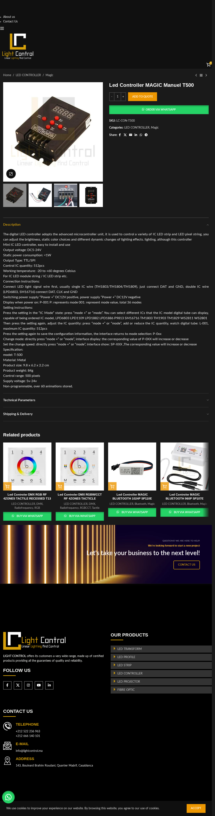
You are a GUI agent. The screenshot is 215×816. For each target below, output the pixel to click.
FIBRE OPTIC (126, 689)
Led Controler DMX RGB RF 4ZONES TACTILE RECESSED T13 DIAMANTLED (27, 498)
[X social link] (125, 135)
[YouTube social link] (39, 685)
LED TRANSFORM (129, 649)
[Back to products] (201, 75)
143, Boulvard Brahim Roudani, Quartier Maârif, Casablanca (54, 765)
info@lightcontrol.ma (29, 751)
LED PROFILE (126, 657)
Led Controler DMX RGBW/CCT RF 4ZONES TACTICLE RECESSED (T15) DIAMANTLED (80, 498)
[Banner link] (107, 554)
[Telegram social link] (146, 135)
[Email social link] (130, 135)
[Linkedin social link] (135, 135)
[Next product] (206, 75)
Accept (196, 808)
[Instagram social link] (28, 685)
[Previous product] (196, 75)
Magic (49, 75)
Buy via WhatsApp (30, 516)
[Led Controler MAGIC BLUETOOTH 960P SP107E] (184, 466)
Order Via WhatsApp (161, 109)
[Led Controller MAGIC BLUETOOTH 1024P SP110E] (132, 466)
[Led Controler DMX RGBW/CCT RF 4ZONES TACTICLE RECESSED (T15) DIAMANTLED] (80, 466)
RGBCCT (85, 507)
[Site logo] (18, 46)
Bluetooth (140, 503)
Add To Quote (142, 96)
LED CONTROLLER (28, 75)
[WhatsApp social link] (140, 135)
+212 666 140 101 (28, 736)
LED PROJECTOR (128, 681)
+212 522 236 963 (28, 731)
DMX (39, 503)
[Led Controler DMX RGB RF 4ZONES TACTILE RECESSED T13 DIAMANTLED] (27, 466)
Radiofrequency (23, 507)
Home (7, 75)
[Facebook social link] (119, 135)
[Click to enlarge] (11, 173)
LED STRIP (124, 665)
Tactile (96, 507)
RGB (37, 507)
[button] (159, 109)
